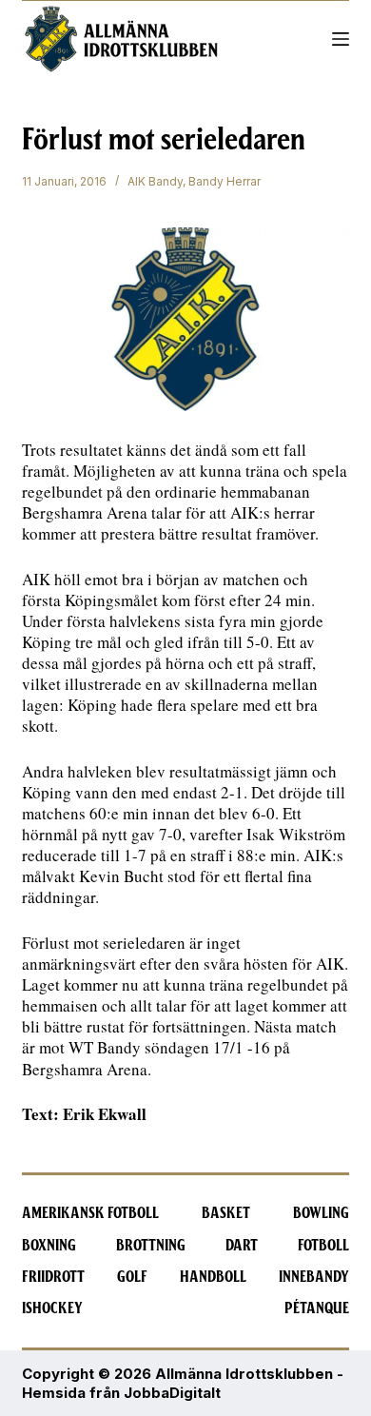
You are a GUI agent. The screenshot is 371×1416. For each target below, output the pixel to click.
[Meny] (340, 39)
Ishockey (52, 1308)
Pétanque (316, 1308)
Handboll (213, 1277)
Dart (241, 1245)
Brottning (151, 1245)
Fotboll (323, 1245)
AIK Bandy (155, 181)
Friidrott (53, 1277)
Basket (226, 1213)
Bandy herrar (224, 181)
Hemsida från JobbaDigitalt (121, 1393)
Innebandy (314, 1277)
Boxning (49, 1245)
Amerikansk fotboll (90, 1213)
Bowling (321, 1213)
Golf (132, 1277)
